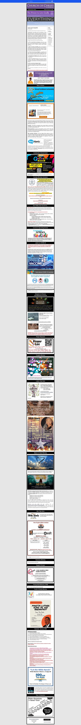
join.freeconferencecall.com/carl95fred (46, 392)
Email (34, 722)
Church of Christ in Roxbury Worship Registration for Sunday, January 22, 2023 (40, 196)
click (48, 397)
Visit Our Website (47, 719)
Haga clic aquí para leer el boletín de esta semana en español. (38, 70)
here (38, 174)
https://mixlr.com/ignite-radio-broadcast (42, 691)
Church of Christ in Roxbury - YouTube (40, 203)
